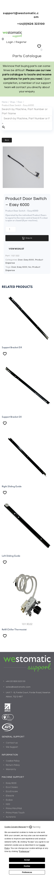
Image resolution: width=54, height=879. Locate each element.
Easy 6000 (29, 260)
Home (5, 102)
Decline (27, 866)
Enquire (29, 238)
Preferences (27, 872)
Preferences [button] (24, 851)
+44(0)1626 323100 (31, 23)
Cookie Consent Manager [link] (15, 827)
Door (20, 102)
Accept (27, 860)
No (29, 267)
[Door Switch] (23, 187)
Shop (12, 102)
